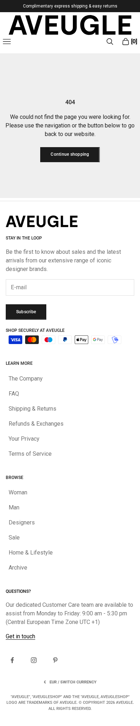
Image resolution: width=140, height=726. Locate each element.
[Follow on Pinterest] (55, 660)
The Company (26, 378)
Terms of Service (30, 453)
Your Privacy (24, 438)
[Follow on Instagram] (33, 660)
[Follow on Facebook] (12, 660)
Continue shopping (70, 154)
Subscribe (26, 311)
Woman (18, 492)
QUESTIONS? (18, 591)
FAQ (14, 393)
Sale (14, 537)
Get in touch (20, 636)
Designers (22, 522)
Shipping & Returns (32, 408)
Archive (18, 567)
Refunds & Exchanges (36, 423)
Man (14, 507)
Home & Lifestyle (31, 552)
